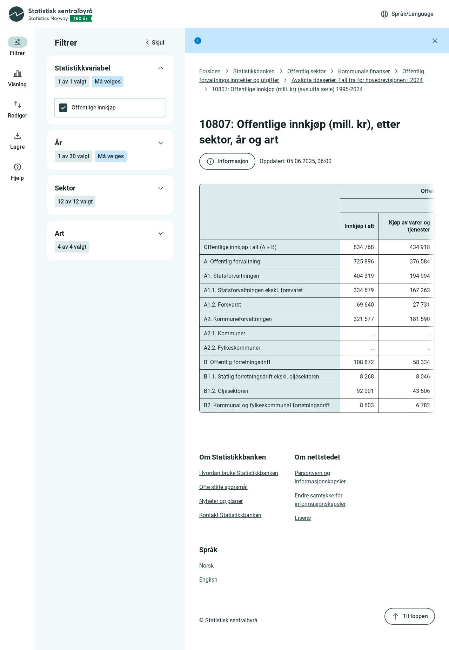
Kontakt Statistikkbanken (230, 515)
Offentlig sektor (306, 71)
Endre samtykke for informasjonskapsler (320, 499)
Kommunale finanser (364, 71)
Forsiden (210, 71)
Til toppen (415, 616)
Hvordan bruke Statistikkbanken (238, 473)
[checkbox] (110, 107)
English (208, 579)
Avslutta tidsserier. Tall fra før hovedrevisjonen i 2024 (357, 80)
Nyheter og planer (221, 501)
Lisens (303, 518)
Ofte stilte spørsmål (223, 487)
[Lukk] (435, 40)
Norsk (206, 565)
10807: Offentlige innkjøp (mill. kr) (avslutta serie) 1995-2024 (287, 89)
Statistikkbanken (254, 71)
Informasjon (232, 161)
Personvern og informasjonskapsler (320, 477)
